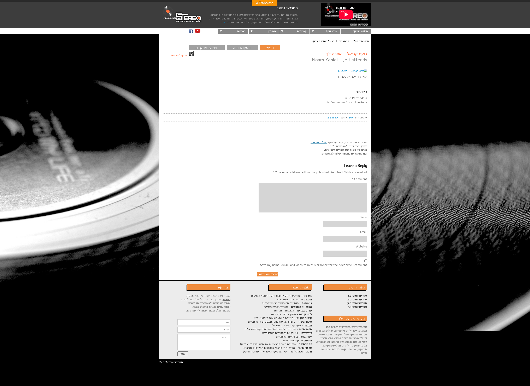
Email (363, 232)
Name (363, 217)
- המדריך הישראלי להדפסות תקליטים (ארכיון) (277, 348)
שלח (183, 354)
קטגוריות (301, 31)
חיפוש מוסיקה (360, 31)
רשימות (241, 31)
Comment (359, 179)
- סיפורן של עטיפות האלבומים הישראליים (280, 322)
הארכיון (272, 31)
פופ (329, 117)
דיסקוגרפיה (242, 47)
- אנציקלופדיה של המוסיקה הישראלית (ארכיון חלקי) (277, 351)
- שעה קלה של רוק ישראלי (291, 325)
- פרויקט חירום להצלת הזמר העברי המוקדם (281, 296)
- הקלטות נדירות (297, 340)
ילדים (335, 117)
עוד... (221, 22)
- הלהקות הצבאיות (293, 310)
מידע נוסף (331, 31)
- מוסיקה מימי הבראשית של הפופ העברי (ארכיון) (276, 344)
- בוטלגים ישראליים (294, 337)
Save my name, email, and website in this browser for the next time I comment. (313, 265)
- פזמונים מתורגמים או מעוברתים (287, 303)
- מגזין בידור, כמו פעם (291, 314)
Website (361, 246)
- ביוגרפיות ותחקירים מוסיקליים (287, 333)
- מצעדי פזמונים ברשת (294, 299)
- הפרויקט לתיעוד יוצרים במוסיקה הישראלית (278, 329)
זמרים (351, 117)
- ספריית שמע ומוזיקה (288, 307)
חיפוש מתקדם (206, 47)
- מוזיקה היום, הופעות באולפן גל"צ (283, 318)
